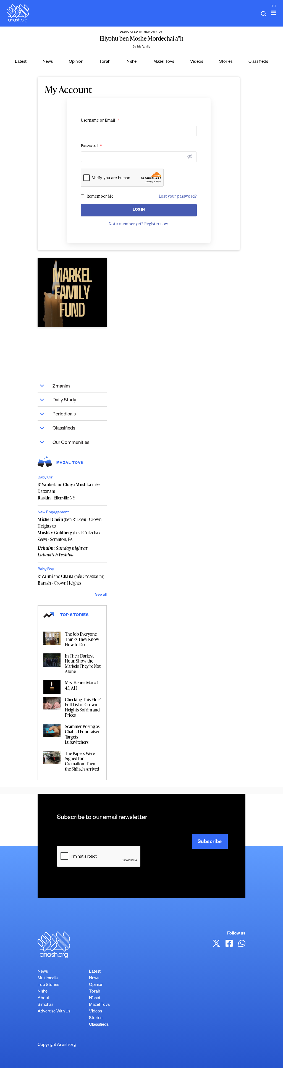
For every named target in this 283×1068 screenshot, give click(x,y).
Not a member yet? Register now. (139, 223)
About (43, 998)
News (48, 62)
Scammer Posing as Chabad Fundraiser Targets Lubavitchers (82, 734)
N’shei (132, 62)
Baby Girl (45, 478)
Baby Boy (46, 569)
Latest (21, 62)
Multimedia (48, 978)
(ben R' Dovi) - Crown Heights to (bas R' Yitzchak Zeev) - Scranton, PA (69, 529)
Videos (196, 62)
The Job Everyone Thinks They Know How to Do (82, 639)
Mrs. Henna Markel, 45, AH (82, 685)
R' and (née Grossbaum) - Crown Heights (71, 579)
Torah (104, 62)
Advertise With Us (54, 1011)
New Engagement (53, 513)
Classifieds (258, 62)
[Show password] (190, 156)
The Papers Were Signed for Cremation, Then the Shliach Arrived (82, 761)
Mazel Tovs (163, 62)
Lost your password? (178, 196)
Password (91, 145)
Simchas (45, 1005)
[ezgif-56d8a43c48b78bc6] (72, 292)
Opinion (76, 62)
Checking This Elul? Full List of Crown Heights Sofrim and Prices (83, 707)
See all (101, 595)
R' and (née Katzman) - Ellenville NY (68, 491)
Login (139, 210)
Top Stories (48, 985)
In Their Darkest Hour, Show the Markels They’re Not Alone (83, 664)
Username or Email (100, 120)
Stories (225, 62)
